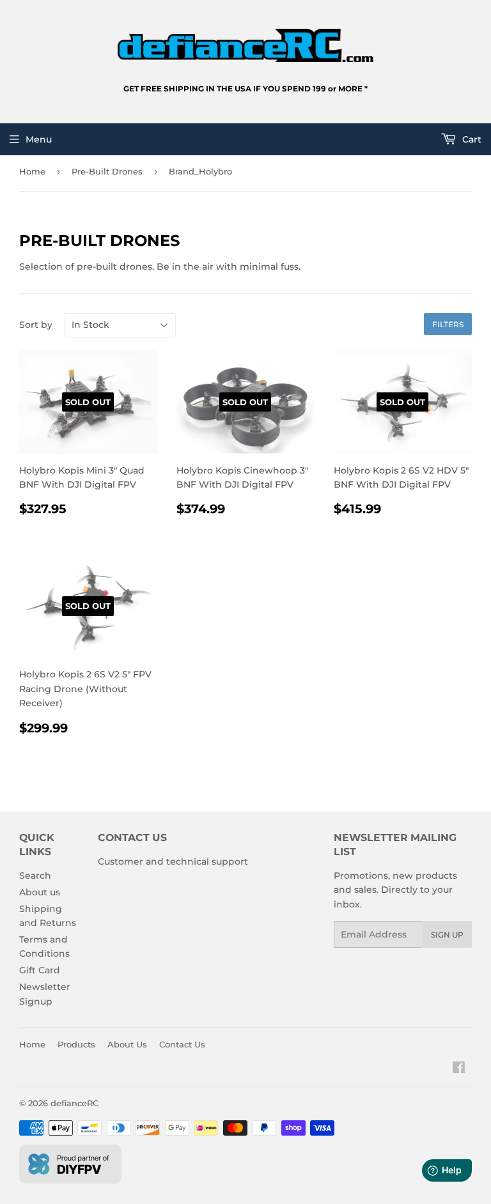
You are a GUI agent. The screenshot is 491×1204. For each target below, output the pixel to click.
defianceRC (74, 1103)
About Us (127, 1044)
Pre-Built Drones (107, 171)
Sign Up (447, 934)
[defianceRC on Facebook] (458, 1069)
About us (39, 892)
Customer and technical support (173, 861)
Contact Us (182, 1044)
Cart (470, 139)
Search (35, 875)
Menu (39, 139)
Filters (448, 324)
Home (32, 171)
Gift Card (39, 970)
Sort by (35, 324)
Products (76, 1044)
